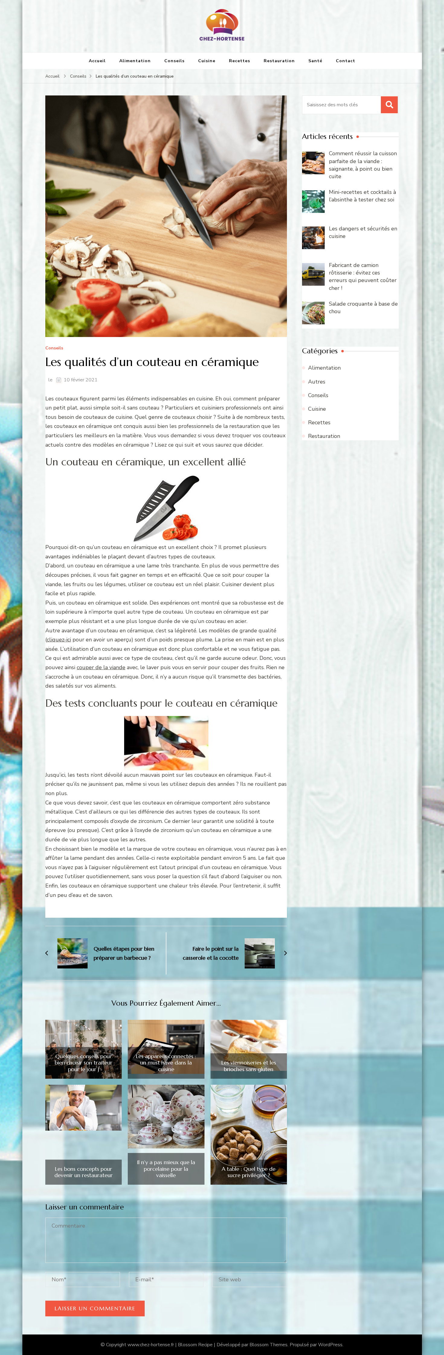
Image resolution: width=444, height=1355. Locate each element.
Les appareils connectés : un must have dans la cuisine (166, 1063)
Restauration (279, 61)
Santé (315, 61)
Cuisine (206, 61)
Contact (345, 61)
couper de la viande (101, 667)
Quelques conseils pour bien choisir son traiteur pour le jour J (83, 1063)
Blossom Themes (268, 1344)
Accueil (97, 61)
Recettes (239, 61)
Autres (316, 381)
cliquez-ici (59, 639)
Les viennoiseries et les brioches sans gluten (248, 1065)
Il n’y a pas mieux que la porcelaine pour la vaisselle (166, 1169)
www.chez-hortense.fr (150, 1344)
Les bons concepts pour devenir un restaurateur (83, 1172)
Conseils (174, 61)
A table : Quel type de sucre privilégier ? (248, 1172)
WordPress (330, 1344)
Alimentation (135, 61)
